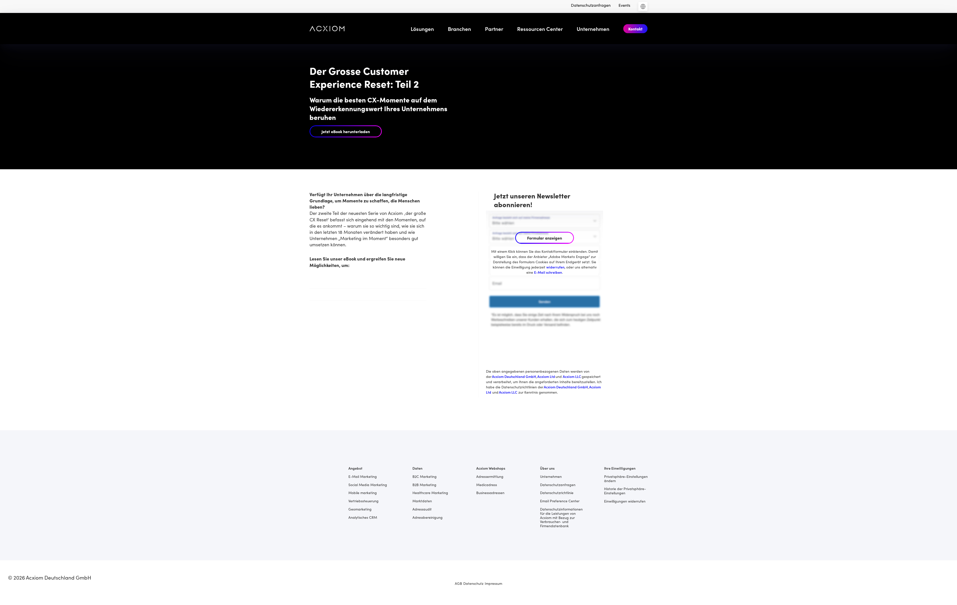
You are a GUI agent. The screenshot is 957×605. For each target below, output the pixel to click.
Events (624, 5)
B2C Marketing (424, 476)
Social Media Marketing (367, 484)
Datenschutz (473, 583)
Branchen (459, 28)
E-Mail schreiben (548, 272)
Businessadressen (490, 492)
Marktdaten (422, 500)
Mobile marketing (362, 492)
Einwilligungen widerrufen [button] (624, 501)
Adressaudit (422, 509)
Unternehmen (593, 28)
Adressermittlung (489, 476)
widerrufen (555, 266)
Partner (494, 28)
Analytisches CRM (362, 517)
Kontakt (635, 28)
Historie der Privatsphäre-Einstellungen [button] (625, 490)
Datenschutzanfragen (591, 5)
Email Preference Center (559, 500)
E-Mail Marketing (362, 476)
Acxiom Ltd (546, 376)
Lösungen (422, 28)
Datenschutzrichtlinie (556, 492)
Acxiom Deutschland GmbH (514, 376)
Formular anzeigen (544, 238)
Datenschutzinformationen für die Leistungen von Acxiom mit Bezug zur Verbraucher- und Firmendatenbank (561, 517)
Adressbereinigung (427, 517)
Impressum (493, 583)
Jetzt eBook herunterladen (345, 131)
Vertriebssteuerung (363, 500)
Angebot (355, 468)
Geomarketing (360, 509)
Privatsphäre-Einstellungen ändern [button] (626, 478)
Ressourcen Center (540, 28)
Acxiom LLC (572, 376)
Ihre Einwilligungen (620, 468)
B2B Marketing (424, 484)
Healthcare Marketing (430, 492)
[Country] (642, 6)
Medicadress (486, 484)
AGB (458, 583)
